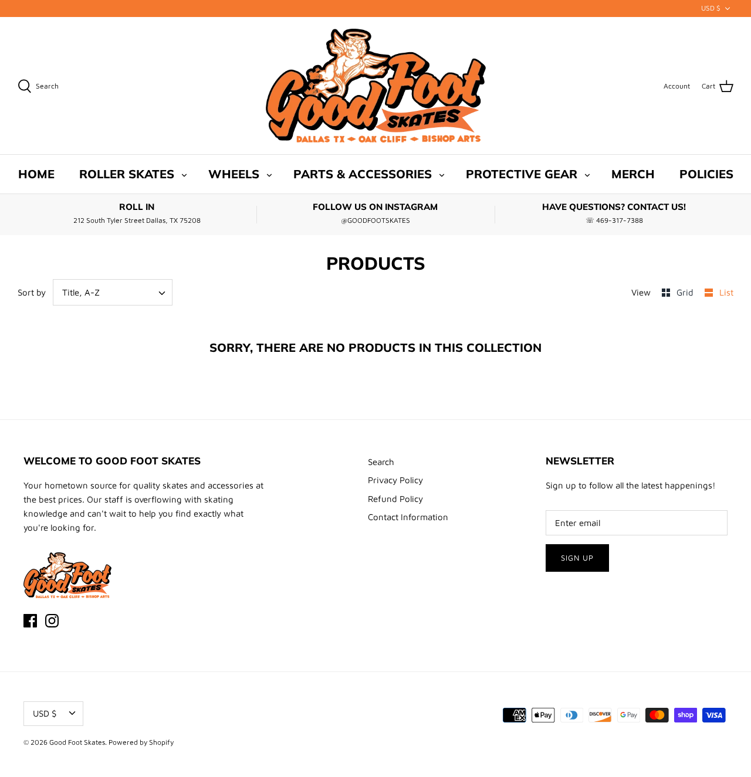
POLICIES (706, 174)
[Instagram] (52, 620)
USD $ (710, 8)
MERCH (633, 174)
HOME (36, 174)
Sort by (32, 292)
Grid (686, 292)
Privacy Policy (395, 480)
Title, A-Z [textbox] (81, 292)
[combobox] (113, 292)
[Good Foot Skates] (376, 86)
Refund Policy (395, 499)
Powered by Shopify (141, 742)
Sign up (577, 557)
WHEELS (233, 174)
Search (381, 462)
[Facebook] (30, 620)
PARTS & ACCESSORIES (362, 174)
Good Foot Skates (77, 742)
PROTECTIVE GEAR (521, 174)
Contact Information (408, 517)
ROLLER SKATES (126, 174)
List (726, 292)
